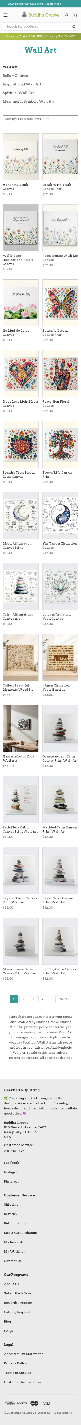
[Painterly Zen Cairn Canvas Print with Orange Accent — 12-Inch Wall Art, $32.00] (60, 728)
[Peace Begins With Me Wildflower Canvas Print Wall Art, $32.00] (60, 227)
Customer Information (22, 1382)
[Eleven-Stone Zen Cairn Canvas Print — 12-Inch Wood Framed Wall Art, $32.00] (21, 870)
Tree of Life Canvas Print (57, 474)
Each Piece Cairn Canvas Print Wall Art (20, 829)
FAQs (8, 1331)
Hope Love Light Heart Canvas (20, 403)
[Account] (67, 15)
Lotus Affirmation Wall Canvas (56, 616)
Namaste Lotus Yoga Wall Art (18, 758)
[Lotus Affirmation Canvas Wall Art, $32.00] (60, 586)
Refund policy (15, 1223)
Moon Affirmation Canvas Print (17, 545)
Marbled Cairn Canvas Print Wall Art (59, 829)
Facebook (11, 1163)
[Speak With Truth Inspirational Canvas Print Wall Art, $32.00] (60, 156)
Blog (7, 1321)
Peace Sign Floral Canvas (55, 403)
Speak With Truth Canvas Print (56, 187)
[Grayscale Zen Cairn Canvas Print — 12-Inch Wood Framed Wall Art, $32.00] (21, 941)
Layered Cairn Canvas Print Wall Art (20, 900)
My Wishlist (14, 1251)
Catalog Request (17, 1312)
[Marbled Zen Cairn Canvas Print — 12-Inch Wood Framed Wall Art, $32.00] (60, 799)
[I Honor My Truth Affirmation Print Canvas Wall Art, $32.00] (21, 156)
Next (63, 999)
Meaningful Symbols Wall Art (28, 101)
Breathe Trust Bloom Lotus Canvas (19, 474)
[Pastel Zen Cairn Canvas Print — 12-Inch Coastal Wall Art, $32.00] (60, 870)
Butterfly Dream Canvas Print (55, 333)
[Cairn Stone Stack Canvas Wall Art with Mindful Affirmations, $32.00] (21, 586)
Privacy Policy (15, 1363)
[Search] (74, 26)
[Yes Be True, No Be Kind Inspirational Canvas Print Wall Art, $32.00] (21, 227)
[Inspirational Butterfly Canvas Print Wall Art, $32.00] (60, 302)
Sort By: (11, 119)
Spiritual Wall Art (18, 93)
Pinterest (11, 1181)
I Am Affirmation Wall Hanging (56, 687)
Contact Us (13, 1261)
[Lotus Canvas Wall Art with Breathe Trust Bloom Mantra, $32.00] (21, 444)
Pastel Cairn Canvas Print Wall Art (58, 900)
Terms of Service (17, 1373)
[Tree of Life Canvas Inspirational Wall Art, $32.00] (60, 444)
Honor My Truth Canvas (16, 187)
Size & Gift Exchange (20, 1233)
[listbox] (34, 119)
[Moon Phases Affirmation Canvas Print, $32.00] (21, 515)
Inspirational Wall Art (22, 84)
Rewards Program (18, 1303)
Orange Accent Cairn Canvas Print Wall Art (59, 758)
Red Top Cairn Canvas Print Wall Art (59, 971)
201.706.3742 (14, 1151)
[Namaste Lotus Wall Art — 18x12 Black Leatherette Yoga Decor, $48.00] (21, 728)
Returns (10, 1214)
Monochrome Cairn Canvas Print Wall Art (20, 971)
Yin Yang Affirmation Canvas (59, 545)
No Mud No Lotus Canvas (16, 333)
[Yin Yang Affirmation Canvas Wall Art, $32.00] (60, 515)
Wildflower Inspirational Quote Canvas (18, 260)
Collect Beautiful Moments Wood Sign (19, 687)
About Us (11, 1284)
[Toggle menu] (5, 14)
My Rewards (14, 1242)
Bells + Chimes (15, 76)
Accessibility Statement (23, 1354)
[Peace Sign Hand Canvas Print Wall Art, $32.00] (60, 373)
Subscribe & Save (17, 1293)
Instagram (12, 1172)
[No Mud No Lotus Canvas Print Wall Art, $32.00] (21, 302)
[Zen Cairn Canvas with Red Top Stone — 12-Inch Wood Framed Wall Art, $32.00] (60, 941)
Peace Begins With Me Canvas (60, 258)
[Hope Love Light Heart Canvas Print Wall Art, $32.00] (21, 373)
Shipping (11, 1204)
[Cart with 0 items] (75, 15)
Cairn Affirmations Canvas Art (18, 616)
